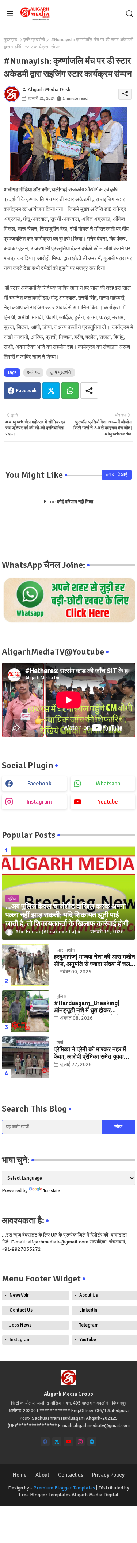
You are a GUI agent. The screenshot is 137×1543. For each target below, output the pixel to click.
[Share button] (89, 390)
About (42, 1475)
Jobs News (20, 1325)
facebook (39, 783)
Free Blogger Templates (45, 1495)
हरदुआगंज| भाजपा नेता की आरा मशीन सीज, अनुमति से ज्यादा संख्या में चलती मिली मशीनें (94, 960)
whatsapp (108, 783)
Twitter (51, 390)
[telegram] (91, 1441)
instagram (39, 801)
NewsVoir (19, 1295)
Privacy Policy (108, 1475)
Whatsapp (70, 390)
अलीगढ (33, 372)
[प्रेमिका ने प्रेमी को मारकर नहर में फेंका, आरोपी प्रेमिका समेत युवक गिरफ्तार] (25, 1057)
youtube (108, 801)
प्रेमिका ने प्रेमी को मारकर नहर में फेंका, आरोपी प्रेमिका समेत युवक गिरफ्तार (90, 1053)
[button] (129, 14)
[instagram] (80, 1441)
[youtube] (68, 1441)
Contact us (70, 1475)
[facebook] (45, 1441)
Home (20, 1475)
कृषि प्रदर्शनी (34, 40)
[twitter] (56, 1441)
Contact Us (21, 1310)
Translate (51, 1190)
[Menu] (10, 14)
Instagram (19, 1340)
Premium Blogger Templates (64, 1488)
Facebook (26, 391)
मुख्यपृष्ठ (10, 40)
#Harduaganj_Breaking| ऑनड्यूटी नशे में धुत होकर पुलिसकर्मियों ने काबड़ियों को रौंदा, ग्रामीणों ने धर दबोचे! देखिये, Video (92, 1007)
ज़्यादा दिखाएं (116, 474)
